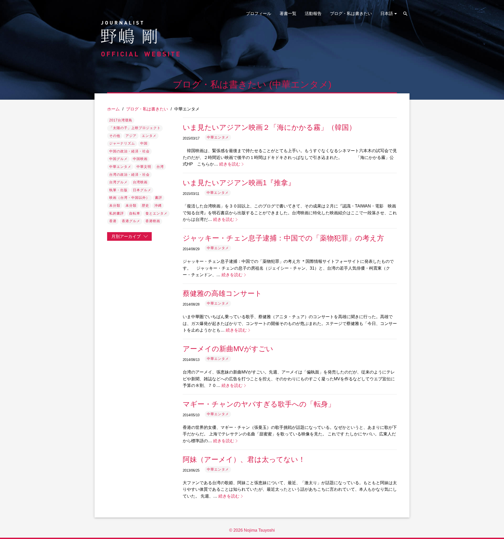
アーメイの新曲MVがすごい (228, 349)
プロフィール (258, 13)
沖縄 (158, 205)
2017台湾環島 (120, 120)
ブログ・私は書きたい (351, 13)
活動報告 (313, 13)
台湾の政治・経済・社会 (129, 175)
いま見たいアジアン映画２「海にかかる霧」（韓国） (269, 127)
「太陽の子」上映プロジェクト (135, 128)
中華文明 (143, 167)
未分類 (114, 205)
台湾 (160, 167)
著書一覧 (288, 13)
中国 (144, 143)
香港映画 (152, 221)
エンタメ (149, 136)
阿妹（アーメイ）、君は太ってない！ (244, 459)
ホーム (113, 109)
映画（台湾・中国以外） (129, 198)
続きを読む (229, 164)
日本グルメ (142, 190)
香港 (113, 221)
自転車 (134, 213)
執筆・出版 (118, 190)
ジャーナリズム (122, 143)
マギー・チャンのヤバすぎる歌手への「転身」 (259, 404)
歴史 (145, 205)
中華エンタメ (120, 167)
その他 (114, 136)
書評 (158, 198)
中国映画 (140, 159)
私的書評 (116, 213)
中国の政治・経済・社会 (129, 151)
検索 (405, 13)
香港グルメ (131, 221)
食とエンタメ (156, 213)
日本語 (386, 13)
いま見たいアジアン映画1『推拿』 (239, 183)
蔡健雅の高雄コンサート (222, 293)
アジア (130, 136)
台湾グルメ (118, 182)
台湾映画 (140, 182)
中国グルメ (118, 159)
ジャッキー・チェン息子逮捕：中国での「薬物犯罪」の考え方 (283, 238)
